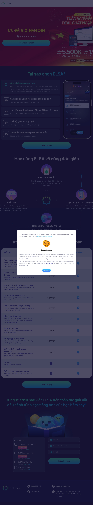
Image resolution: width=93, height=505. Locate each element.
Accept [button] (46, 270)
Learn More (49, 263)
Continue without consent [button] (44, 236)
